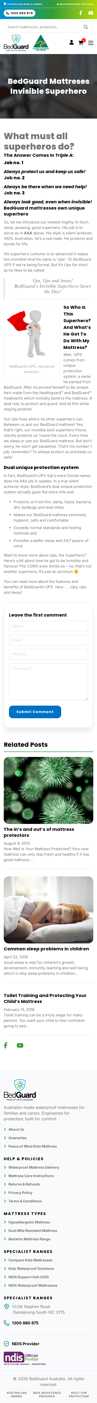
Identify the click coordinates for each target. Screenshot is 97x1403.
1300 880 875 (21, 13)
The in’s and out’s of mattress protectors (39, 832)
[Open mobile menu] (90, 43)
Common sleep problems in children (46, 949)
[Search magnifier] (85, 27)
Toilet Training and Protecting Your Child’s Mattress (45, 998)
